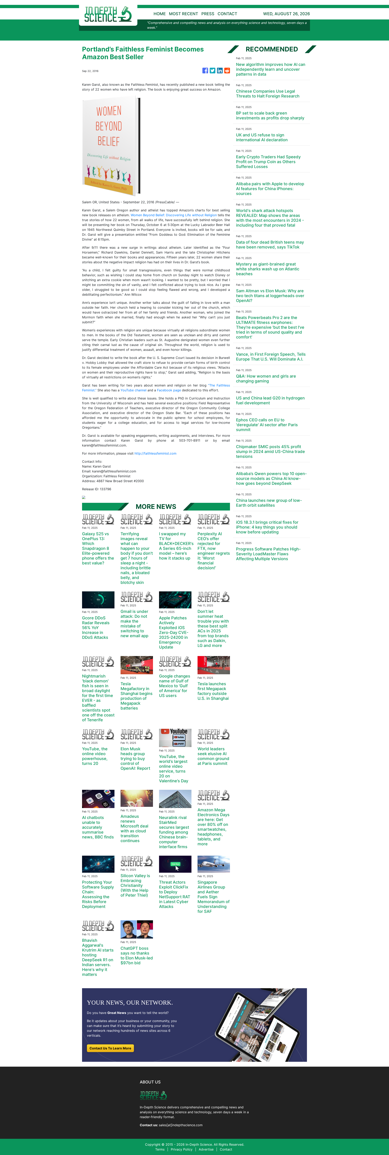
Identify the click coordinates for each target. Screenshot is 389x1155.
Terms (160, 1149)
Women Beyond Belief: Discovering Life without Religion (174, 215)
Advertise (206, 1149)
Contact (226, 1149)
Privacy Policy (181, 1149)
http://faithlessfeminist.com (155, 453)
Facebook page (169, 390)
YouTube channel (133, 390)
